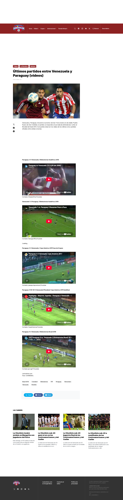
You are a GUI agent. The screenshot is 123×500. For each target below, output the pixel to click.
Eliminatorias (44, 381)
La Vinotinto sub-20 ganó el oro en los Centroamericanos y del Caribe (48, 436)
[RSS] (89, 28)
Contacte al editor (60, 482)
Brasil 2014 (25, 381)
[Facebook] (78, 28)
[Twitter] (75, 28)
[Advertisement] (61, 12)
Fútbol (16, 66)
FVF (52, 381)
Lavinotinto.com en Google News (47, 482)
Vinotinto (34, 384)
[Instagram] (82, 28)
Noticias (32, 66)
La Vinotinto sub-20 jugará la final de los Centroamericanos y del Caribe (73, 436)
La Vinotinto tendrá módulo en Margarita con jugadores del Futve (23, 435)
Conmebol (34, 381)
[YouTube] (86, 28)
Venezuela (25, 384)
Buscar (96, 28)
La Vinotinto (24, 66)
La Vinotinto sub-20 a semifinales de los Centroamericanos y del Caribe (98, 436)
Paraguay (58, 381)
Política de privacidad (74, 482)
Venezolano (67, 381)
